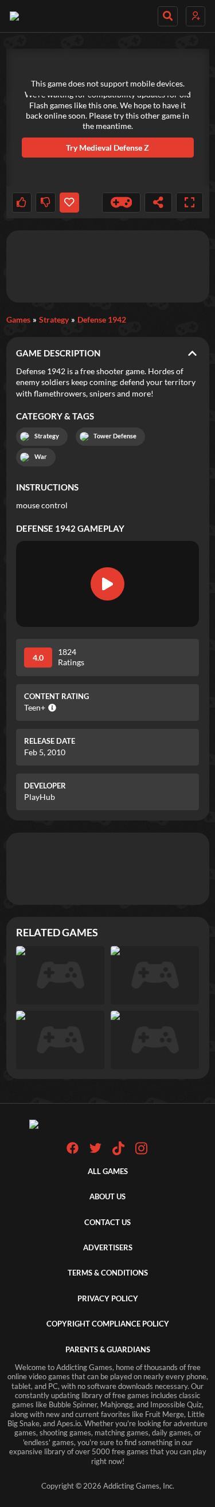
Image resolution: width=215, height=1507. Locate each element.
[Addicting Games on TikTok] (118, 1152)
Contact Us (107, 1222)
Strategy (54, 319)
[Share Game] (158, 203)
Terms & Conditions (108, 1273)
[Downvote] (45, 203)
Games (18, 319)
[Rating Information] (50, 708)
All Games (108, 1171)
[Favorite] (69, 203)
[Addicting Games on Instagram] (141, 1152)
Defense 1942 (101, 319)
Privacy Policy (107, 1298)
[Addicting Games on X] (95, 1151)
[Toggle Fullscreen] (190, 203)
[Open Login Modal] (195, 16)
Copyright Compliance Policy (107, 1324)
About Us (107, 1196)
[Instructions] (121, 203)
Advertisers (107, 1247)
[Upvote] (22, 203)
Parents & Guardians (107, 1349)
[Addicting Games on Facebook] (73, 1151)
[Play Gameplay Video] (108, 584)
